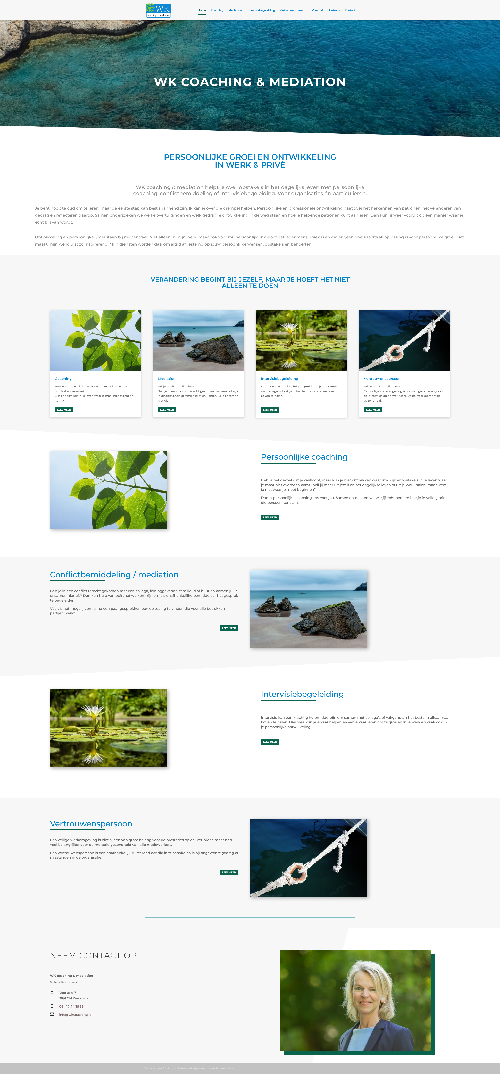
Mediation (235, 10)
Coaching (217, 10)
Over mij (318, 10)
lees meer (64, 409)
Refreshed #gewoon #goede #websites (206, 1068)
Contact (350, 10)
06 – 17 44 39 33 (71, 1006)
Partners (334, 10)
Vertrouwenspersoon (293, 10)
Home (202, 10)
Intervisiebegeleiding (261, 10)
